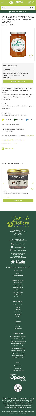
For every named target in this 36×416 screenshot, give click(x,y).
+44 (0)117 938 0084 (19, 239)
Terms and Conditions (18, 370)
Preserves (18, 319)
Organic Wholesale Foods (18, 343)
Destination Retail (18, 287)
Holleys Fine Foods (15, 2)
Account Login (18, 282)
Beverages (18, 326)
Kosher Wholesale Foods (18, 355)
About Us (18, 273)
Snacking (18, 309)
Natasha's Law (18, 296)
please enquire (30, 135)
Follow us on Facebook (20, 250)
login (11, 73)
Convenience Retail (18, 285)
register (19, 73)
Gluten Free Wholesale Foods (18, 336)
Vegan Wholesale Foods (18, 353)
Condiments (18, 321)
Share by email (10, 148)
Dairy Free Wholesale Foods (18, 346)
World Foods (18, 314)
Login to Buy (18, 200)
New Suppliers (18, 294)
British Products (18, 305)
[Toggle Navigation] (2, 2)
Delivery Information (18, 275)
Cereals (18, 323)
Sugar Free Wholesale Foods (18, 339)
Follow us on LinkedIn (19, 247)
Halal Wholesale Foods (18, 357)
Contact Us (18, 278)
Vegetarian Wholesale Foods (18, 350)
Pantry (18, 316)
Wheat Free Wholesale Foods (18, 341)
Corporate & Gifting (18, 292)
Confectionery (18, 312)
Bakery (18, 307)
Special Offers (18, 328)
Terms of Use (18, 368)
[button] (32, 182)
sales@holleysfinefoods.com (19, 240)
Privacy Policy (18, 365)
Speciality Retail (18, 289)
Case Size (6, 70)
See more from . (13, 140)
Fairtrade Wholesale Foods (18, 348)
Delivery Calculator (15, 413)
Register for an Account (18, 280)
